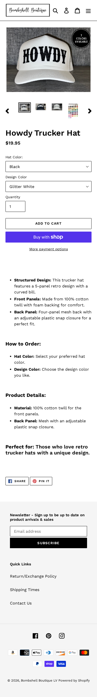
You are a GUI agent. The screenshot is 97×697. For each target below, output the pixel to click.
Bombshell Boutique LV (39, 680)
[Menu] (88, 10)
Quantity (12, 197)
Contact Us (21, 603)
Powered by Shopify (74, 680)
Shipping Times (24, 589)
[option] (25, 108)
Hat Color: (14, 157)
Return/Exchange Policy (33, 576)
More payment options (48, 249)
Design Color (16, 177)
